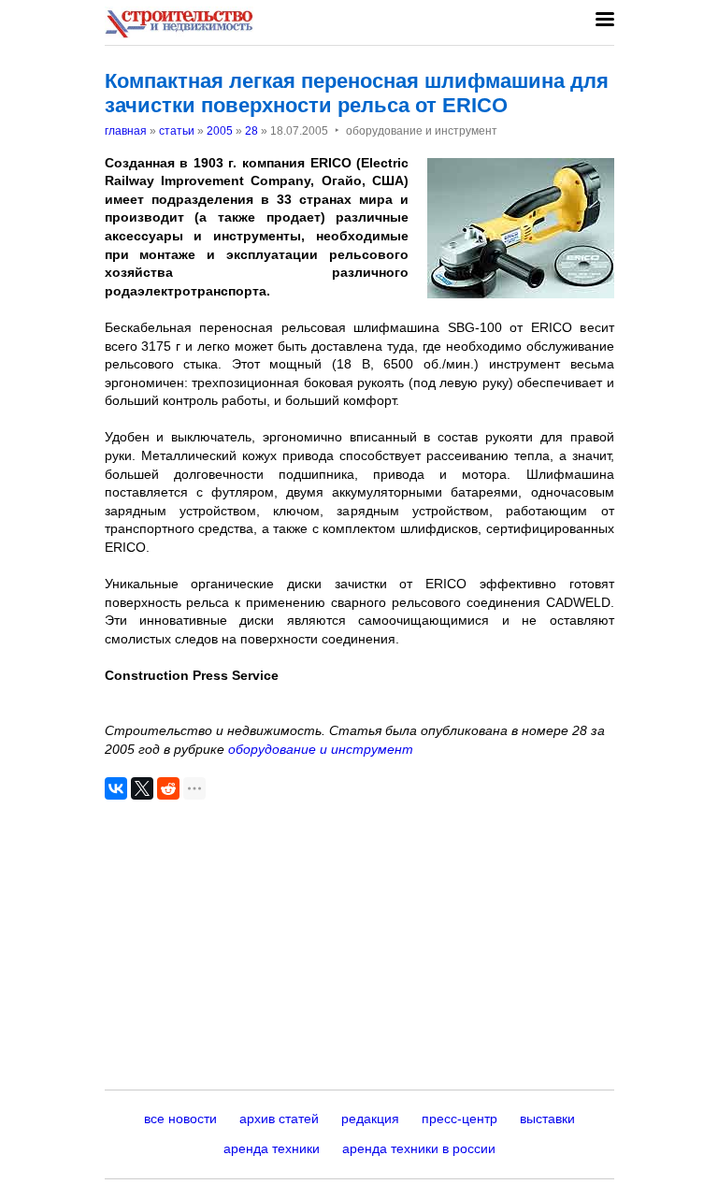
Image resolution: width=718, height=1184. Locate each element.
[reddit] (168, 788)
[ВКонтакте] (116, 788)
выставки (547, 1118)
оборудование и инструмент (320, 749)
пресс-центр (459, 1118)
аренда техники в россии (418, 1148)
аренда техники (271, 1148)
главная (126, 130)
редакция (370, 1118)
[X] (142, 788)
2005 (220, 130)
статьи (176, 130)
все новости (180, 1118)
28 (251, 130)
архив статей (279, 1118)
